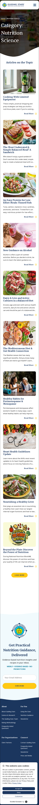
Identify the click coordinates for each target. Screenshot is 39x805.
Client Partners (7, 743)
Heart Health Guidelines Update (16, 453)
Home (3, 18)
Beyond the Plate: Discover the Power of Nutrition (18, 551)
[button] (35, 5)
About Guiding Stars (8, 712)
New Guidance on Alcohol (17, 250)
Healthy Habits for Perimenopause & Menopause (13, 401)
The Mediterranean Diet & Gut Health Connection (17, 349)
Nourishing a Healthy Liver (18, 501)
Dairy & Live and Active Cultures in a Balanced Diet (18, 299)
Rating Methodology (9, 723)
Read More (29, 114)
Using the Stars (26, 712)
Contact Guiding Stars (28, 743)
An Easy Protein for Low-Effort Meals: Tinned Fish (17, 201)
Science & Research (8, 715)
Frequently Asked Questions (7, 727)
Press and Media (26, 756)
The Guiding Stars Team (10, 719)
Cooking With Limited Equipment (15, 98)
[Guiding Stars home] (13, 5)
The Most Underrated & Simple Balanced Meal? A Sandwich (17, 150)
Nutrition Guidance (27, 715)
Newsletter (24, 719)
